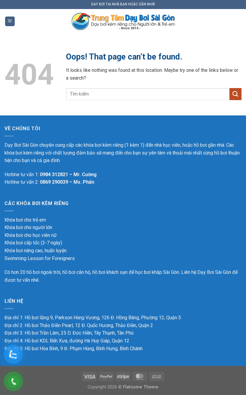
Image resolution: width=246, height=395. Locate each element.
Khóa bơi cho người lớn (28, 227)
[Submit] (236, 94)
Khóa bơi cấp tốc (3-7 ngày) (33, 243)
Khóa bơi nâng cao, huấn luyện (35, 250)
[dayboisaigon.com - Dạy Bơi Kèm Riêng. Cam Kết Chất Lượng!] (123, 21)
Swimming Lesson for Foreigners (39, 258)
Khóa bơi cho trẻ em (25, 220)
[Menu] (10, 21)
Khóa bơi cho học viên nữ (30, 235)
